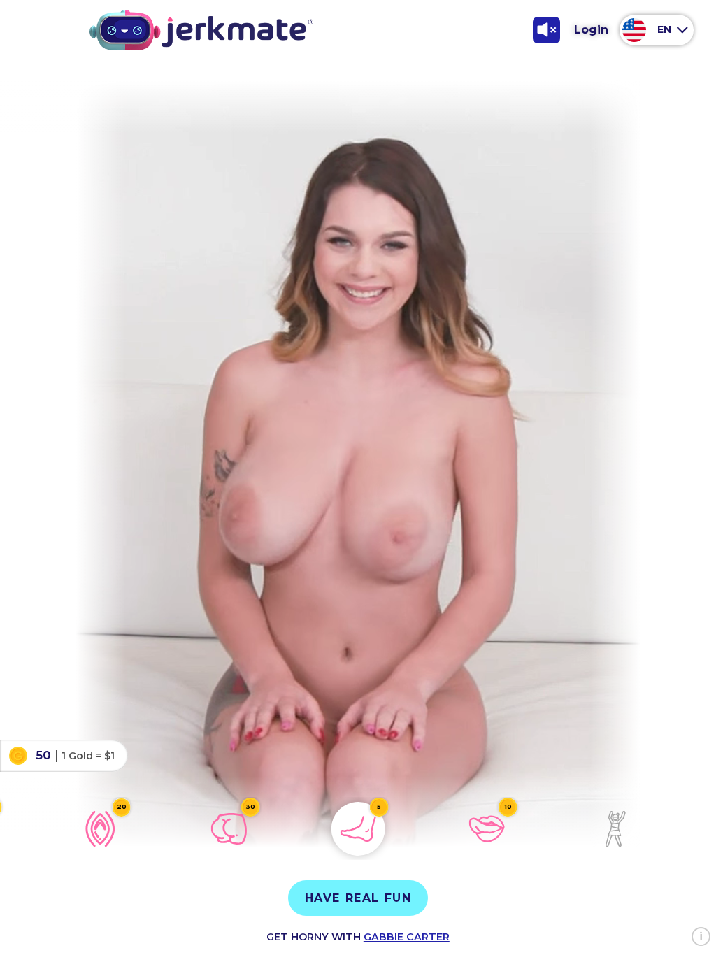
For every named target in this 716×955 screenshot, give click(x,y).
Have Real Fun (358, 898)
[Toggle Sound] (546, 30)
